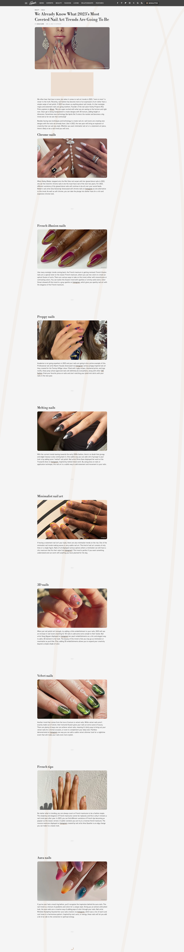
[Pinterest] (122, 3)
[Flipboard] (126, 3)
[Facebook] (118, 3)
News (41, 3)
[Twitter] (134, 3)
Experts (49, 3)
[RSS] (142, 3)
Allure (52, 109)
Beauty (59, 3)
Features (100, 3)
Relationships (87, 3)
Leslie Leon (40, 24)
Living (76, 3)
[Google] (138, 3)
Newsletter (153, 3)
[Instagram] (130, 3)
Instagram (103, 176)
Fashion (67, 3)
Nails (43, 10)
